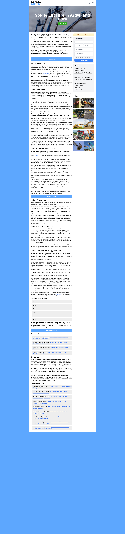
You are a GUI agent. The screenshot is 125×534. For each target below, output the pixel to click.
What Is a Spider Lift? (79, 68)
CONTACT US (51, 60)
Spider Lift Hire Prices (79, 75)
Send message (84, 60)
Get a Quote (62, 23)
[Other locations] (89, 3)
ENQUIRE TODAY (51, 196)
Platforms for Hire (78, 85)
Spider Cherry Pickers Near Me (82, 77)
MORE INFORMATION (51, 330)
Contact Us (77, 87)
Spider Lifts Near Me (79, 70)
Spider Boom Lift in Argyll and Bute (83, 73)
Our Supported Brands (80, 83)
